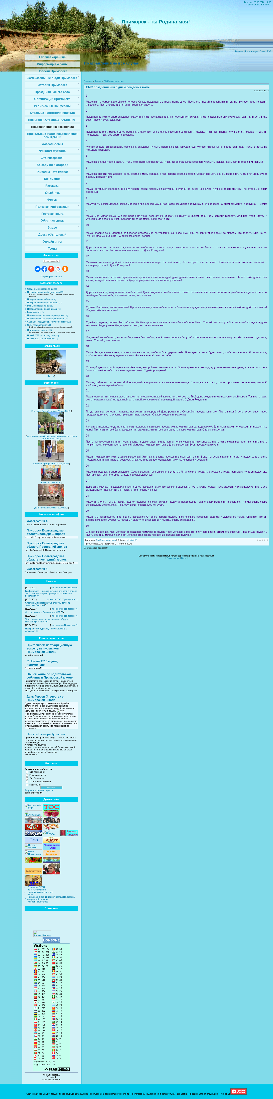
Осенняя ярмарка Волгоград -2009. (51, 463)
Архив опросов (45, 790)
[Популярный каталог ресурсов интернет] (51, 942)
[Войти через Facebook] (44, 269)
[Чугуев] (33, 849)
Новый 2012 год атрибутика (41, 338)
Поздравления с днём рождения (43, 292)
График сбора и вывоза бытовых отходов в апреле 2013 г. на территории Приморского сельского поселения (51, 593)
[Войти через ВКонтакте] (38, 269)
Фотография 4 (37, 521)
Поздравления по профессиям (42, 302)
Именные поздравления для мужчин (45, 315)
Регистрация (251, 51)
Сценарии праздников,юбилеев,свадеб (47, 322)
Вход (262, 51)
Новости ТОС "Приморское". (62, 599)
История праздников (37, 330)
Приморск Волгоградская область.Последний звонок (47, 544)
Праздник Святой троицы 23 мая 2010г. (51, 411)
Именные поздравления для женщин (45, 318)
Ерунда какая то (37, 775)
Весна (51, 376)
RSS (269, 51)
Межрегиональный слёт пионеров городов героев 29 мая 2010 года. (52, 437)
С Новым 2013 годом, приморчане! (42, 662)
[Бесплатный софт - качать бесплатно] (33, 809)
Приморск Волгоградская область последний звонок (47, 557)
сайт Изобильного (37, 889)
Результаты (30, 790)
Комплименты (34, 312)
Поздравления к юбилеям (40, 299)
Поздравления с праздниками (42, 309)
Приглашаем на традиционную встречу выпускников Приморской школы (49, 648)
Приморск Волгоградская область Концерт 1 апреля (46, 532)
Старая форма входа (51, 276)
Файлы (98, 81)
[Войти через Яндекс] (51, 269)
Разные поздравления (38, 305)
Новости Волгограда (38, 901)
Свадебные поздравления (40, 289)
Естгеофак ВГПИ (36, 887)
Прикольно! (35, 784)
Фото (30, 894)
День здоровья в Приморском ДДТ (42, 612)
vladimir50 (132, 540)
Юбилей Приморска (51, 482)
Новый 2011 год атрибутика (41, 335)
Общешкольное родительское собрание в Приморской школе (50, 675)
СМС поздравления (37, 325)
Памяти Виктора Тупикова (46, 734)
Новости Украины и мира (40, 892)
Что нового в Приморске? (64, 587)
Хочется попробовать (40, 781)
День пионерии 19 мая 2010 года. (51, 507)
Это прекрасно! (37, 772)
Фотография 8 (37, 569)
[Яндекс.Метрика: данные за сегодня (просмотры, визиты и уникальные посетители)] (42, 934)
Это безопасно (36, 778)
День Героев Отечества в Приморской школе (45, 698)
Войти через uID (51, 261)
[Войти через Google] (58, 269)
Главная (239, 51)
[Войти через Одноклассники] (65, 269)
